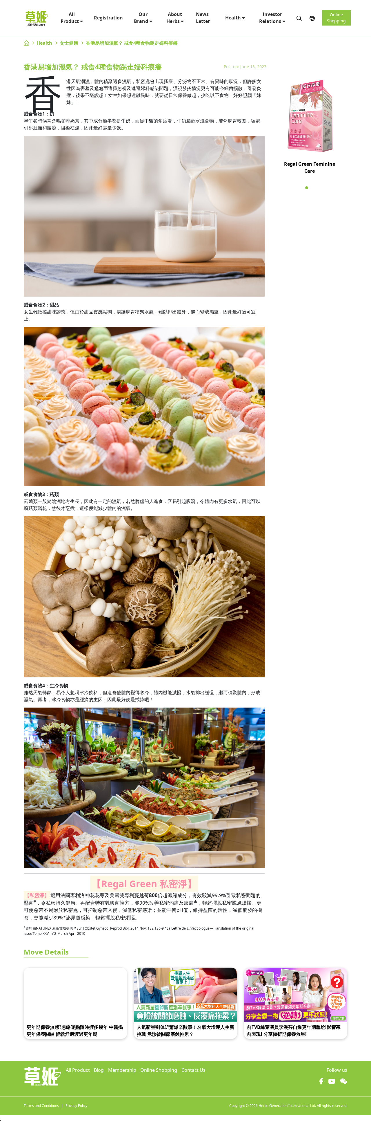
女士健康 (69, 43)
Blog (99, 1070)
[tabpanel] (309, 129)
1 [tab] (306, 187)
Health (233, 18)
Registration (108, 18)
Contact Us (193, 1070)
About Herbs (174, 17)
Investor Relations (270, 17)
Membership (122, 1070)
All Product (70, 17)
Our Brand (141, 17)
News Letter (203, 17)
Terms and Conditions (41, 1105)
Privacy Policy (76, 1105)
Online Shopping (336, 18)
